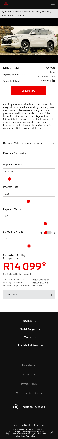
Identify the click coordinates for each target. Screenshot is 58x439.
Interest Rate (10, 186)
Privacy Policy (29, 383)
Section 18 (29, 374)
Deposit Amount (12, 164)
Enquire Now (28, 90)
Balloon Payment (13, 231)
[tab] (29, 144)
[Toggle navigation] (52, 4)
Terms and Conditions (29, 393)
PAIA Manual (29, 365)
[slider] (9, 179)
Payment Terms (12, 209)
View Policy (30, 436)
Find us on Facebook (33, 406)
